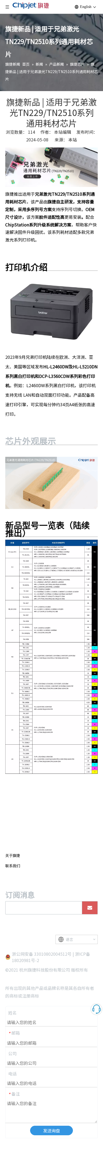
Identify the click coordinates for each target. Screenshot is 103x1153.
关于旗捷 (12, 855)
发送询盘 (51, 1130)
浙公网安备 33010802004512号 (42, 954)
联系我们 (12, 865)
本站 (72, 139)
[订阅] (90, 907)
